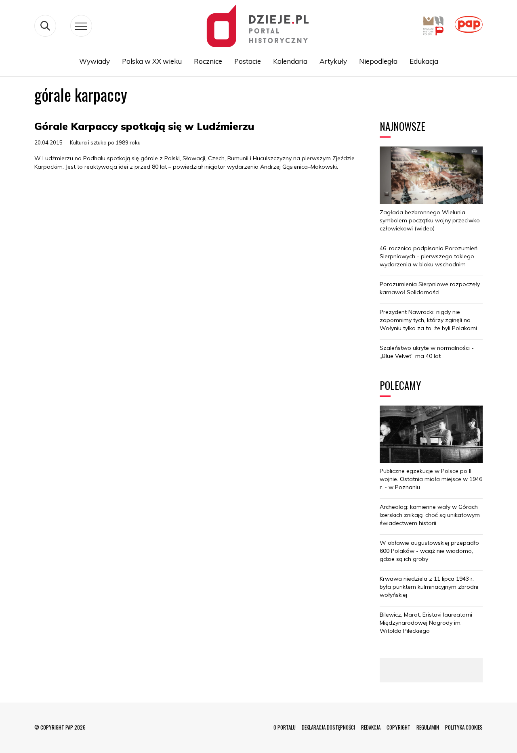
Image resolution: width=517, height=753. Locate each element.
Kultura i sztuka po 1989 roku (105, 142)
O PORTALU (284, 727)
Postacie (247, 61)
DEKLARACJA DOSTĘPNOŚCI (328, 727)
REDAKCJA (370, 727)
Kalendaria (290, 61)
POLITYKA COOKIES (464, 727)
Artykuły (333, 61)
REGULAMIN (427, 727)
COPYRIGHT (398, 727)
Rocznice (208, 61)
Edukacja (424, 61)
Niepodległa (378, 61)
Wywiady (94, 61)
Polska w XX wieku (152, 61)
